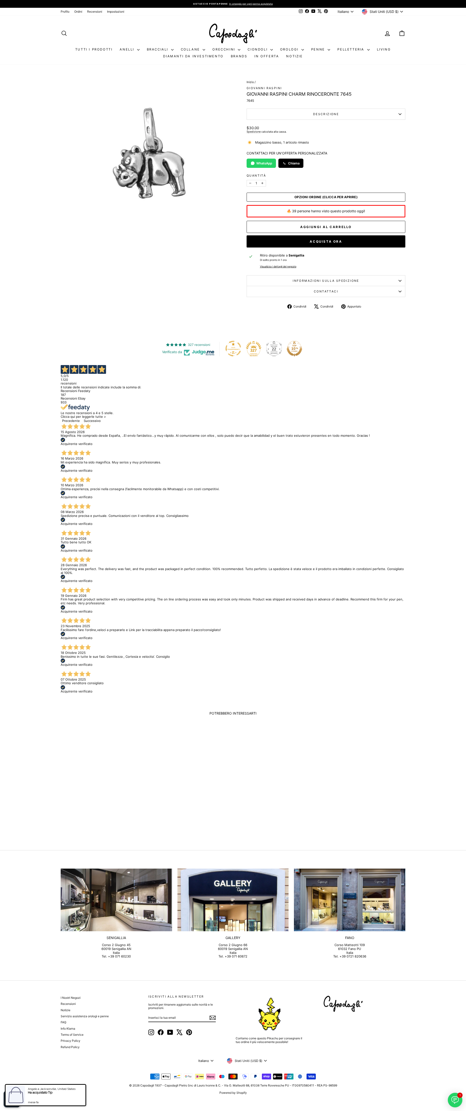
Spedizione (254, 131)
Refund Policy (70, 1047)
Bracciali (158, 49)
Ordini (78, 11)
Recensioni (94, 11)
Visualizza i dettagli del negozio (278, 266)
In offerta (266, 56)
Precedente (71, 421)
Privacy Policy (70, 1041)
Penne (319, 49)
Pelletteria (351, 49)
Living (384, 49)
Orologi (290, 49)
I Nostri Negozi (71, 998)
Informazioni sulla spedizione (326, 280)
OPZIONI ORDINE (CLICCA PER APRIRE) (326, 197)
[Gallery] (233, 900)
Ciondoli (258, 49)
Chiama (294, 163)
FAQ (63, 1022)
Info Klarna (68, 1028)
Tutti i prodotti (94, 49)
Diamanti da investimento (193, 56)
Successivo (92, 421)
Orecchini (224, 49)
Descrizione (326, 114)
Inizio (250, 82)
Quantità (256, 175)
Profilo (65, 11)
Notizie (294, 56)
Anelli (128, 49)
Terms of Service (72, 1034)
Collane (191, 49)
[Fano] (349, 900)
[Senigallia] (116, 900)
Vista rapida (102, 804)
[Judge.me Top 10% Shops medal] (294, 348)
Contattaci (326, 291)
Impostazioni (115, 11)
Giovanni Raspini (264, 88)
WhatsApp (264, 163)
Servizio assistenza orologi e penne (85, 1016)
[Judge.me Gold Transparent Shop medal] (233, 348)
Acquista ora (326, 241)
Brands (239, 56)
